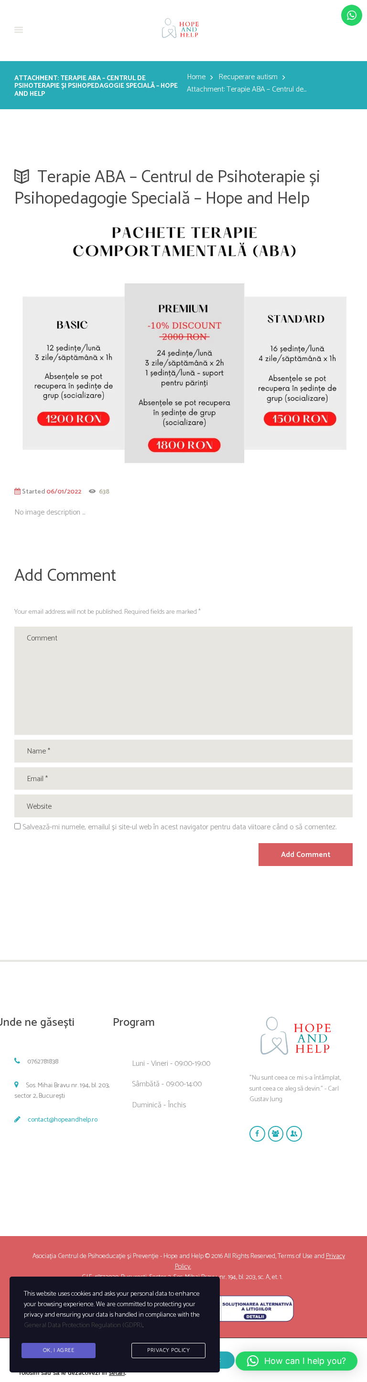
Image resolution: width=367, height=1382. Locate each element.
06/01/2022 (63, 491)
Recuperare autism (248, 77)
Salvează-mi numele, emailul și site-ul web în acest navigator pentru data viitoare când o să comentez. (179, 827)
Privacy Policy (168, 1350)
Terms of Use (295, 1256)
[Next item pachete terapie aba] (268, 345)
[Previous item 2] (99, 345)
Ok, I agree (59, 1350)
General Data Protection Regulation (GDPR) (83, 1325)
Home (196, 77)
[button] (296, 1361)
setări (117, 1373)
